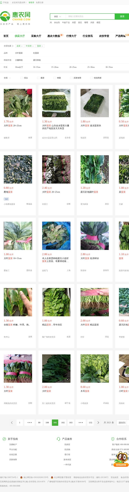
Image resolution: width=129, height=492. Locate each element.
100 (47, 422)
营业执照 (114, 477)
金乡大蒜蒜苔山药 (49, 138)
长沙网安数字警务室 (62, 477)
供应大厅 (20, 36)
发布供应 (67, 459)
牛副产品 (66, 22)
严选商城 (120, 36)
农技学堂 (104, 36)
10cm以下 (19, 67)
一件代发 (67, 465)
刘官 (82, 337)
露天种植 (37, 60)
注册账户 (13, 444)
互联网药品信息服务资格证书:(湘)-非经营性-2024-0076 (22, 482)
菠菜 (39, 46)
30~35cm (109, 67)
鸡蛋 (74, 22)
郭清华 (83, 270)
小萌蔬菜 (84, 403)
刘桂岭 (122, 403)
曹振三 (6, 270)
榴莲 (98, 22)
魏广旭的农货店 (48, 337)
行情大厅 (71, 36)
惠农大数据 (54, 36)
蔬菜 (18, 46)
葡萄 (86, 22)
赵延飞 (45, 270)
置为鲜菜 (84, 204)
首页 (5, 36)
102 (63, 422)
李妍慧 (122, 337)
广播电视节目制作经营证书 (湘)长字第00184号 (67, 482)
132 (90, 422)
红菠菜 (36, 53)
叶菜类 (29, 46)
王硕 (121, 204)
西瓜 (80, 22)
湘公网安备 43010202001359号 (35, 477)
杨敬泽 (6, 138)
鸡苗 (92, 22)
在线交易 (13, 454)
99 (39, 422)
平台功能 (13, 449)
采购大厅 (36, 36)
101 (55, 422)
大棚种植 (19, 60)
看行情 (67, 454)
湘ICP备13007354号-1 (9, 477)
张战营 (83, 138)
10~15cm (36, 67)
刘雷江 (45, 204)
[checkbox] (24, 77)
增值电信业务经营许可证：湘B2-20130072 (90, 477)
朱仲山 (6, 337)
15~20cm (54, 67)
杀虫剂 (57, 22)
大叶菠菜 (19, 53)
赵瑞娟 (122, 138)
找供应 (67, 444)
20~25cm (72, 67)
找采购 (67, 449)
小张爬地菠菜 (9, 204)
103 (71, 422)
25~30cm (91, 67)
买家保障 (13, 459)
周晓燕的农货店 (10, 403)
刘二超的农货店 (48, 403)
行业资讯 (88, 36)
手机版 (6, 2)
